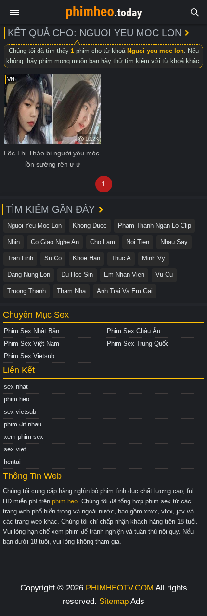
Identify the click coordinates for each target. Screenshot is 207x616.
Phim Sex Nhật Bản (31, 330)
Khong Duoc (90, 225)
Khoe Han (86, 258)
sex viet (15, 449)
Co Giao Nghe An (55, 241)
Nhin (13, 241)
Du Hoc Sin (77, 274)
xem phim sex (23, 436)
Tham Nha (71, 291)
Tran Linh (20, 258)
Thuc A (121, 258)
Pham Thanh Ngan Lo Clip (154, 225)
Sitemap (114, 601)
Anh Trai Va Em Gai (125, 291)
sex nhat (16, 386)
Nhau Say (174, 241)
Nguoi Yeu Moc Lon (34, 225)
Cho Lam (102, 241)
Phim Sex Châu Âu (133, 330)
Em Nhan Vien (124, 274)
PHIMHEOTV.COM (120, 587)
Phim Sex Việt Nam (31, 343)
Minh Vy (153, 258)
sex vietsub (20, 411)
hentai (12, 461)
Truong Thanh (26, 291)
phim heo (16, 399)
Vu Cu (164, 274)
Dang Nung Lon (28, 274)
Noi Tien (137, 241)
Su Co (53, 258)
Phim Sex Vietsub (29, 355)
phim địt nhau (22, 424)
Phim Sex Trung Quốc (138, 343)
